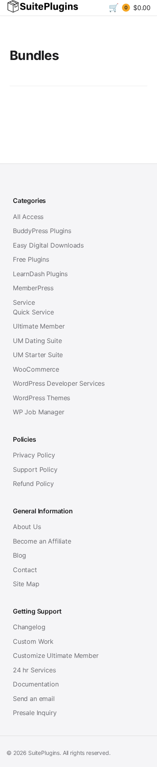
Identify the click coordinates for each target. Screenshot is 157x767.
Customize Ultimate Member (56, 655)
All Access (28, 217)
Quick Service (33, 312)
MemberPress (33, 288)
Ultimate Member (38, 326)
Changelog (29, 627)
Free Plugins (31, 259)
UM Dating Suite (37, 341)
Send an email (34, 699)
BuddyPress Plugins (42, 231)
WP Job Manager (38, 412)
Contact (25, 570)
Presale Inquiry (34, 713)
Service (24, 302)
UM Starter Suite (38, 355)
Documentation (36, 684)
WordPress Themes (41, 398)
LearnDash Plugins (40, 274)
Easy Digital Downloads (48, 245)
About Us (27, 527)
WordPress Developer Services (59, 383)
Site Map (26, 584)
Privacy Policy (34, 455)
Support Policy (35, 469)
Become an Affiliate (42, 541)
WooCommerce (36, 369)
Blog (19, 555)
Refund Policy (33, 484)
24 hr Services (34, 670)
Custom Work (33, 641)
